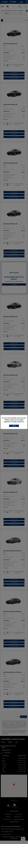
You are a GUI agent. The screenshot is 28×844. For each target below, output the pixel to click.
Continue (14, 425)
